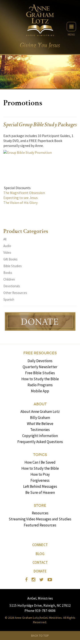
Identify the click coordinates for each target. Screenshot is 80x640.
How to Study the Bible (40, 378)
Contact (40, 562)
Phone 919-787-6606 (40, 610)
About (40, 404)
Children (9, 279)
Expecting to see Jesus (20, 197)
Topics (40, 454)
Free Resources (40, 353)
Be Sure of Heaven (40, 492)
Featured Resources (40, 525)
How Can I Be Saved (40, 462)
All (4, 239)
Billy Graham (40, 417)
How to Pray (40, 474)
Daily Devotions (40, 360)
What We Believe (40, 423)
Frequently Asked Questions (40, 441)
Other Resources (15, 293)
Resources (40, 513)
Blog (40, 553)
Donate (40, 571)
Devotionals (11, 286)
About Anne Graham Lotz (40, 411)
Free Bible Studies (40, 372)
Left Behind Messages (40, 486)
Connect (40, 544)
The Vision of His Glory (20, 202)
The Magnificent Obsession (24, 192)
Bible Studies (12, 266)
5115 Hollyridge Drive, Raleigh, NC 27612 (40, 605)
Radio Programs (40, 384)
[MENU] (71, 26)
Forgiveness (40, 480)
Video (7, 252)
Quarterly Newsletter (40, 366)
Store (40, 505)
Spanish (8, 299)
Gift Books (10, 259)
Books (7, 272)
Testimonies (40, 429)
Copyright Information (40, 435)
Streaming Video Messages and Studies (40, 519)
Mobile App (40, 391)
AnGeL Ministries (40, 598)
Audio (7, 246)
